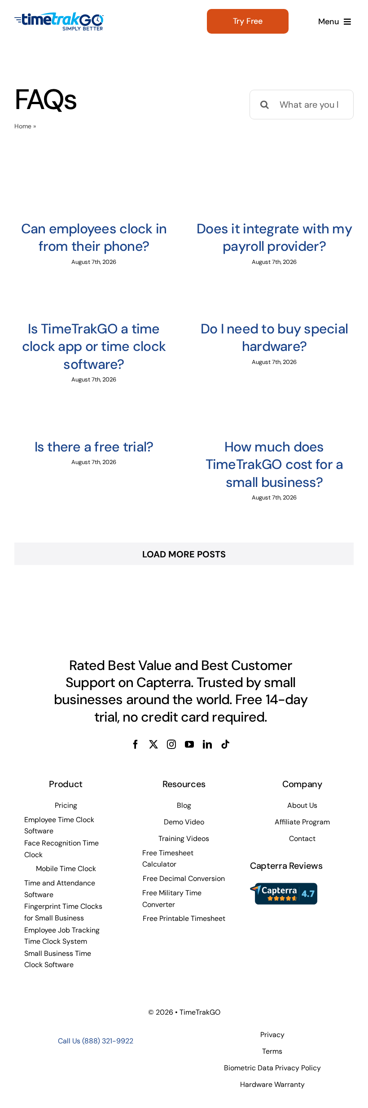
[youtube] (189, 744)
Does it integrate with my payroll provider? (274, 237)
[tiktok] (225, 744)
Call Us (95, 1041)
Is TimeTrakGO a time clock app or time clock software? (94, 346)
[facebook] (135, 744)
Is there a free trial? (94, 446)
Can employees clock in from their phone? (94, 237)
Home (22, 126)
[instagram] (171, 744)
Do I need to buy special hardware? (274, 337)
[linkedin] (207, 744)
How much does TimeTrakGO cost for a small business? (274, 464)
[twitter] (153, 744)
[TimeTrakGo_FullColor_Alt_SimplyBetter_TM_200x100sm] (59, 16)
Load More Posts (184, 554)
